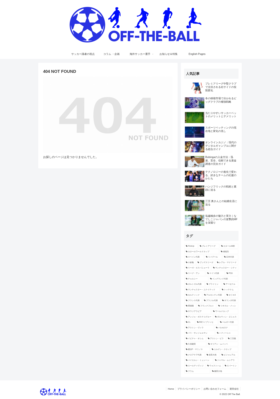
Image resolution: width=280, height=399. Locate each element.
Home (171, 389)
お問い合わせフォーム (215, 389)
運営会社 (234, 389)
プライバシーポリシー (188, 389)
